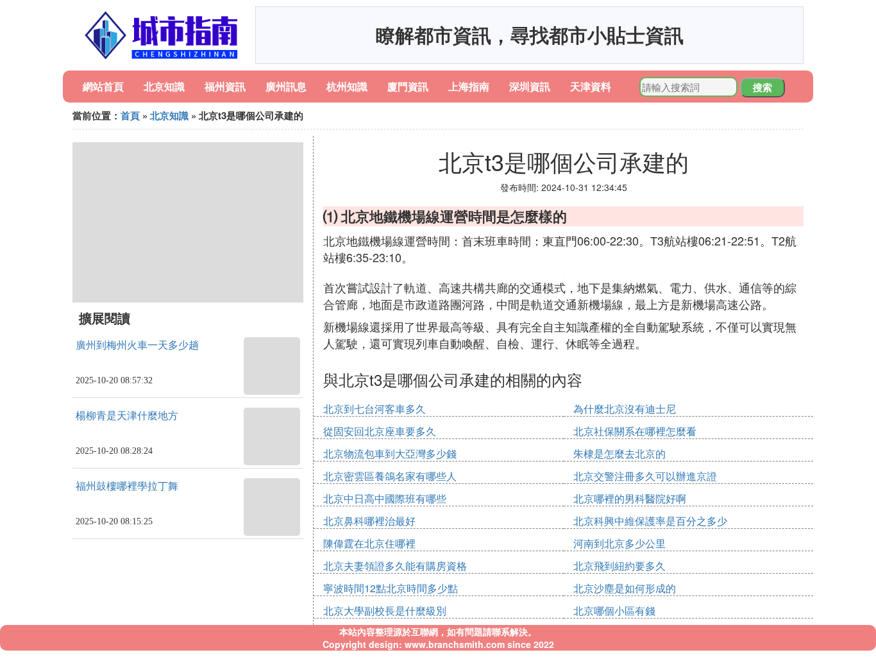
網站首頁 (103, 86)
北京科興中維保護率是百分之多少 (650, 520)
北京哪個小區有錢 (614, 610)
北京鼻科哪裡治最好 (369, 520)
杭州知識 (346, 86)
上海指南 (468, 86)
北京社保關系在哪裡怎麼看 (634, 431)
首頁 (130, 115)
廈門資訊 (407, 86)
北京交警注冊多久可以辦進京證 (645, 476)
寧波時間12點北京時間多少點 (390, 588)
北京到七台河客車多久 (374, 408)
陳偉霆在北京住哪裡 (369, 543)
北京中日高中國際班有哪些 (384, 498)
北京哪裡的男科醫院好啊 (629, 498)
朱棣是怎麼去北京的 (619, 453)
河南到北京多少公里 (619, 543)
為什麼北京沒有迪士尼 (624, 408)
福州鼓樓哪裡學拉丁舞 (127, 486)
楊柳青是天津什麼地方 (127, 415)
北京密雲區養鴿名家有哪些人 (390, 476)
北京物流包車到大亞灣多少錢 (390, 453)
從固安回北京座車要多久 (379, 431)
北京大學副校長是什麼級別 (384, 610)
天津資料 (590, 86)
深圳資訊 (529, 86)
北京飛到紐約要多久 (619, 565)
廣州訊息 (286, 86)
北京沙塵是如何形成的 (624, 588)
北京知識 (164, 86)
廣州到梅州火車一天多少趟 (137, 345)
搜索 (762, 87)
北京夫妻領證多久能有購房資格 (395, 565)
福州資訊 (225, 86)
